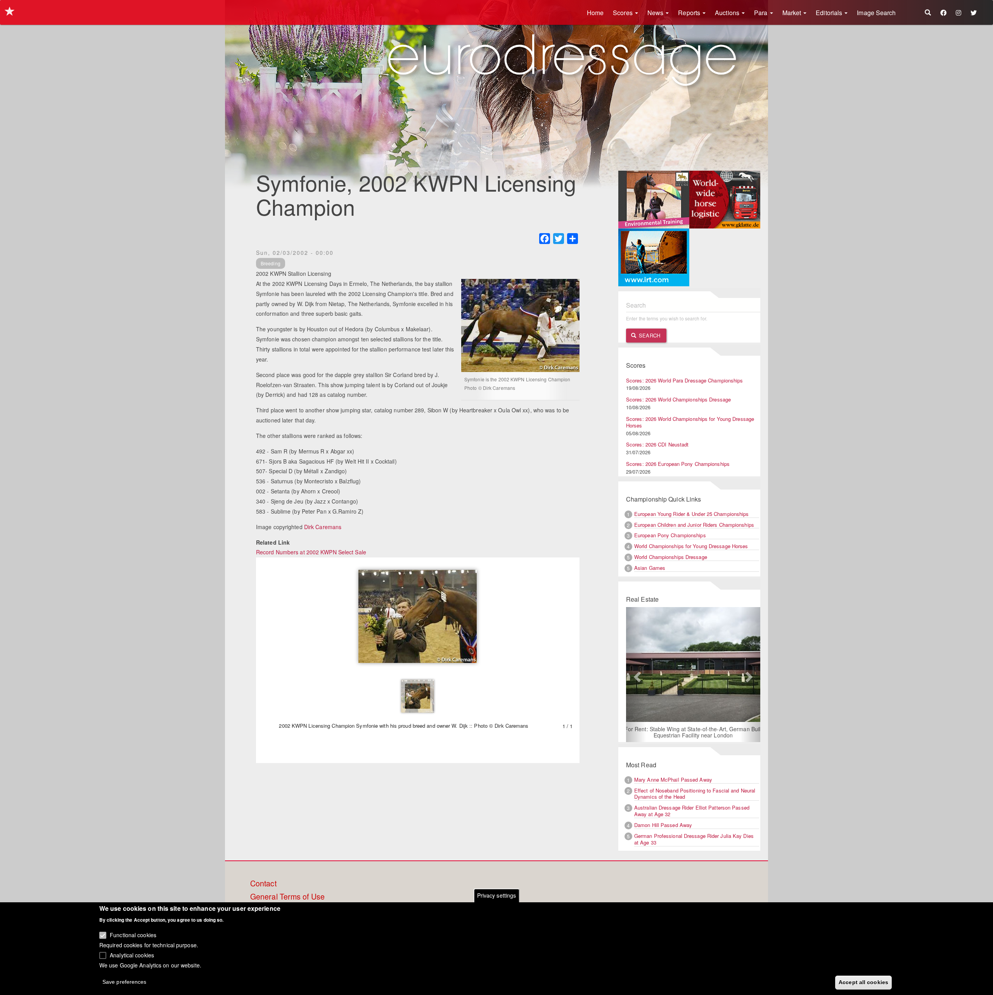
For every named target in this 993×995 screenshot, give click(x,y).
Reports (690, 12)
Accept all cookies (863, 982)
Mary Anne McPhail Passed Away (673, 779)
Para (761, 12)
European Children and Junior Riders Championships (694, 524)
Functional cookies (133, 935)
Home (595, 12)
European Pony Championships (670, 535)
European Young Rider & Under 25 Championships (691, 513)
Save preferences (124, 982)
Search (648, 335)
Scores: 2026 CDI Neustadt (657, 444)
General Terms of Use (287, 897)
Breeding (270, 263)
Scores (623, 12)
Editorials (830, 12)
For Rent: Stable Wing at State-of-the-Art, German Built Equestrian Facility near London (693, 732)
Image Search (876, 12)
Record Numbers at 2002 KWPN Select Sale (311, 552)
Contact (263, 884)
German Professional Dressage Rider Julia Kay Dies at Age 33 (694, 839)
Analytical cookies (132, 955)
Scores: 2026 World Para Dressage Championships (684, 380)
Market (792, 12)
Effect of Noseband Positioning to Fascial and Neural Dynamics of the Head (694, 794)
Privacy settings (496, 895)
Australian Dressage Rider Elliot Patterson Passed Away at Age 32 (691, 811)
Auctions (728, 12)
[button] (636, 674)
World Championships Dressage (670, 557)
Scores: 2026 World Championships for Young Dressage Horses (690, 422)
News (656, 12)
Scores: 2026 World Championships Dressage (678, 399)
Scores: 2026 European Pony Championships (678, 463)
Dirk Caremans (322, 527)
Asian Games (649, 567)
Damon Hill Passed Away (663, 825)
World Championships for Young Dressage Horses (691, 546)
